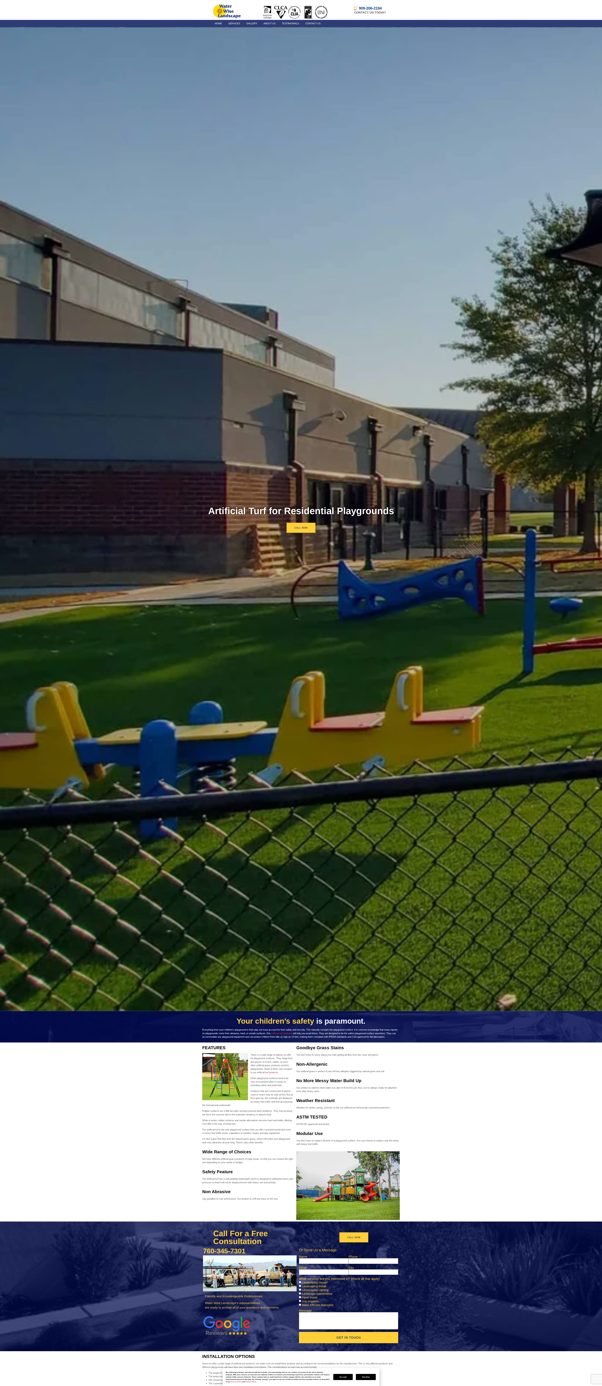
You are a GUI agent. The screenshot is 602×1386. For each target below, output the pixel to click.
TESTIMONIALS (290, 23)
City (352, 1267)
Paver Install (309, 1297)
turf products (271, 1072)
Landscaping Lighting (315, 1289)
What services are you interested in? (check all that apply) (339, 1278)
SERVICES (234, 23)
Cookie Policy (251, 1382)
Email (303, 1267)
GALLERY (251, 23)
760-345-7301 (224, 1251)
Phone (354, 1256)
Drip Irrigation (310, 1301)
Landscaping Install (314, 1286)
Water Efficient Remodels (317, 1305)
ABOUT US (270, 23)
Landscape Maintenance (317, 1293)
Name (303, 1256)
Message (305, 1310)
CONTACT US (313, 23)
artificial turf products (281, 1033)
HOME (218, 23)
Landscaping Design (314, 1282)
